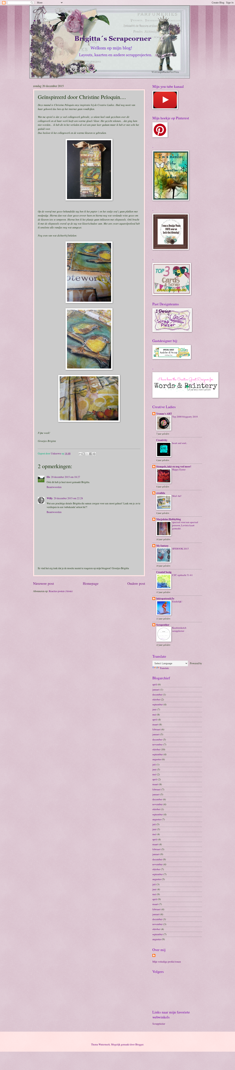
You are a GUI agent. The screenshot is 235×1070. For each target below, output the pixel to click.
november (157, 744)
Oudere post (136, 583)
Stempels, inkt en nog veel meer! (173, 466)
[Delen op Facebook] (91, 454)
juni (154, 709)
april (154, 684)
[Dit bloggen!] (84, 454)
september (157, 704)
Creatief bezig (163, 572)
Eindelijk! (177, 601)
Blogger (139, 1044)
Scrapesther (162, 625)
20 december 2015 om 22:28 (68, 498)
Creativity (161, 440)
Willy (50, 498)
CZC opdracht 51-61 (182, 575)
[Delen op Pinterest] (94, 454)
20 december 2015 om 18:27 (65, 477)
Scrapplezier (158, 1023)
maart (155, 724)
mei (154, 714)
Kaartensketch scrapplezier (179, 629)
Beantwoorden (54, 487)
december (157, 694)
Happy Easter (178, 469)
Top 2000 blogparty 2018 (185, 416)
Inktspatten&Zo (165, 598)
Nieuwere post (43, 583)
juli (154, 764)
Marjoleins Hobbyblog (168, 519)
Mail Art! (176, 496)
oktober (156, 699)
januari (156, 689)
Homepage (91, 583)
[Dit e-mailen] (80, 454)
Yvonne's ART (164, 413)
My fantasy (162, 545)
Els (48, 477)
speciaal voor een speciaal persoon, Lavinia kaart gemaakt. (185, 525)
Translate (164, 668)
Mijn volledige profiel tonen (166, 961)
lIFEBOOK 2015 (180, 548)
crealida (160, 493)
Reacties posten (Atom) (61, 591)
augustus (156, 759)
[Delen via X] (87, 454)
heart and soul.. (179, 443)
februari (156, 729)
